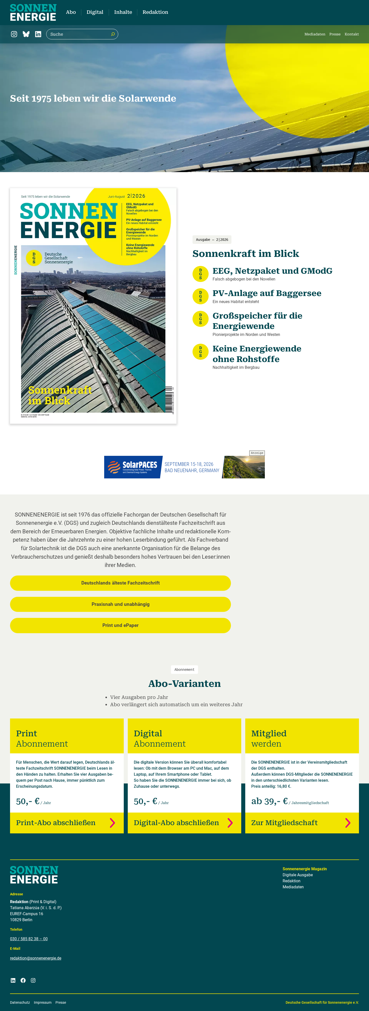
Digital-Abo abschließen (176, 823)
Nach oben (349, 1000)
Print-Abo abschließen (56, 823)
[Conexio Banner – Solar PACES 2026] (184, 467)
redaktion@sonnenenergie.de (35, 958)
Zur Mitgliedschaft (284, 823)
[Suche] (113, 34)
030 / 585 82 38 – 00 (29, 938)
